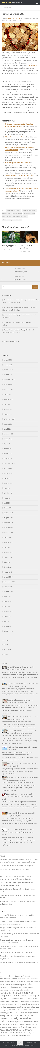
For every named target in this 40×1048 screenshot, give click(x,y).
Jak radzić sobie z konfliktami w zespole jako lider (16, 952)
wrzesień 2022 (8, 424)
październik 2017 (9, 582)
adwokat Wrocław (6, 984)
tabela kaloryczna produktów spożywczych (16, 1031)
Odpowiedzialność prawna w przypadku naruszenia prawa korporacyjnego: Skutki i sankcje (18, 796)
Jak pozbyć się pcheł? (9, 246)
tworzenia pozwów (29, 1033)
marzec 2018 (8, 572)
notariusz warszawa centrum (8, 1004)
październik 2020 (9, 523)
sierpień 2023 (8, 390)
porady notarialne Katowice (15, 1020)
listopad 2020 (8, 518)
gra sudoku (26, 984)
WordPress (15, 1045)
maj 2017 (7, 607)
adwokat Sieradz (33, 981)
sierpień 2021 (8, 473)
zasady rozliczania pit (21, 1035)
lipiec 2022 (7, 429)
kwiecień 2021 (8, 493)
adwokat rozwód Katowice (29, 210)
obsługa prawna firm (29, 213)
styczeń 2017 (8, 626)
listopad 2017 (8, 577)
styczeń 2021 (8, 508)
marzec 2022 (8, 439)
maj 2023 (7, 404)
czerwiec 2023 (8, 399)
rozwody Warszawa (22, 1024)
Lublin (8, 999)
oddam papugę (4, 1010)
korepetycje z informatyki (12, 995)
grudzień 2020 (8, 513)
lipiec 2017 (7, 597)
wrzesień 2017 (8, 587)
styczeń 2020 (8, 567)
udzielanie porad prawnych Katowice (17, 163)
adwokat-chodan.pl (13, 18)
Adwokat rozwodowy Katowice (15, 137)
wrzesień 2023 (8, 385)
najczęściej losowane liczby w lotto (24, 998)
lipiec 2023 (7, 394)
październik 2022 (9, 419)
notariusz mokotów (35, 1001)
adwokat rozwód (20, 981)
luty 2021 (7, 503)
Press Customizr (29, 1045)
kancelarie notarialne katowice (17, 992)
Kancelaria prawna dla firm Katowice (10, 990)
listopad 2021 (8, 459)
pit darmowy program (26, 1013)
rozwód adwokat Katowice (20, 216)
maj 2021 (7, 488)
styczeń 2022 (8, 449)
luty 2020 (7, 562)
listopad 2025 (8, 360)
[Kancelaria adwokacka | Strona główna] (15, 2)
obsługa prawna (17, 213)
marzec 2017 (8, 616)
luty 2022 (7, 444)
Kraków (27, 996)
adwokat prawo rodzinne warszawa (28, 979)
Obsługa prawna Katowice (29, 1007)
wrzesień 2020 (8, 528)
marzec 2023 (8, 414)
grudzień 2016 (8, 631)
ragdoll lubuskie (8, 1024)
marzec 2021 (8, 498)
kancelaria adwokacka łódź (24, 987)
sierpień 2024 (8, 375)
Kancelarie (25, 990)
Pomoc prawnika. (5, 873)
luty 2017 (7, 621)
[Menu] (37, 2)
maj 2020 (7, 547)
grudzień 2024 (8, 370)
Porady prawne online (18, 1022)
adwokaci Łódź (19, 976)
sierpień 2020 (8, 533)
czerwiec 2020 (8, 542)
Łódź (28, 1035)
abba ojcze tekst (7, 976)
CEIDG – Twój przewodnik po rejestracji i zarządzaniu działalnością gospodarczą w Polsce (18, 832)
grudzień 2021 (8, 454)
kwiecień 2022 (8, 434)
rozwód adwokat (6, 216)
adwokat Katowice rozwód (13, 210)
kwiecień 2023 (8, 409)
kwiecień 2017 (8, 611)
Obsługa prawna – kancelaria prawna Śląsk (19, 175)
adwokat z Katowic (16, 984)
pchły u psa (12, 1012)
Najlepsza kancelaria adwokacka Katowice (15, 1001)
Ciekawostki (6, 8)
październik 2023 (9, 380)
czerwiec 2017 (8, 602)
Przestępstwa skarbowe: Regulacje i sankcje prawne (17, 866)
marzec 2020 (8, 557)
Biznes (6, 645)
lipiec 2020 (7, 537)
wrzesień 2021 (8, 468)
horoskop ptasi (7, 987)
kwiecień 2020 (8, 552)
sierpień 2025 (8, 365)
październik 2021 (9, 463)
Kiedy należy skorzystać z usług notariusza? (14, 869)
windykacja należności (8, 1035)
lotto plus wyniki (31, 65)
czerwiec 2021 (8, 483)
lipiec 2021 (7, 478)
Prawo (6, 655)
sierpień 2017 (8, 592)
